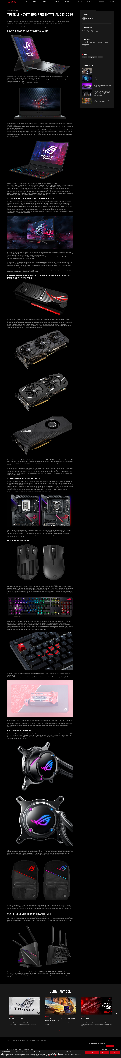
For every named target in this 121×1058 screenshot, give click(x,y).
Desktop (100, 42)
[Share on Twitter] (88, 31)
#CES (100, 57)
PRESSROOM (26, 1049)
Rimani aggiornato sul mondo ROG (97, 1043)
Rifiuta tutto (104, 1053)
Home (20, 1049)
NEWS (32, 1049)
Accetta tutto (115, 1053)
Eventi (85, 42)
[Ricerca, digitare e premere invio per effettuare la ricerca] (107, 2)
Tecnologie (92, 42)
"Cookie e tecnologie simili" (54, 1055)
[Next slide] (116, 1013)
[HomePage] (8, 1040)
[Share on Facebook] (83, 31)
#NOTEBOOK (92, 57)
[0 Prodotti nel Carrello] (113, 1)
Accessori (86, 45)
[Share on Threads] (97, 31)
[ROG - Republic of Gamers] (12, 2)
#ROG (85, 57)
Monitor (107, 42)
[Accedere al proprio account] (110, 1)
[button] (110, 1046)
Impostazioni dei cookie (92, 1053)
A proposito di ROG (12, 1049)
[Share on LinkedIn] (92, 31)
